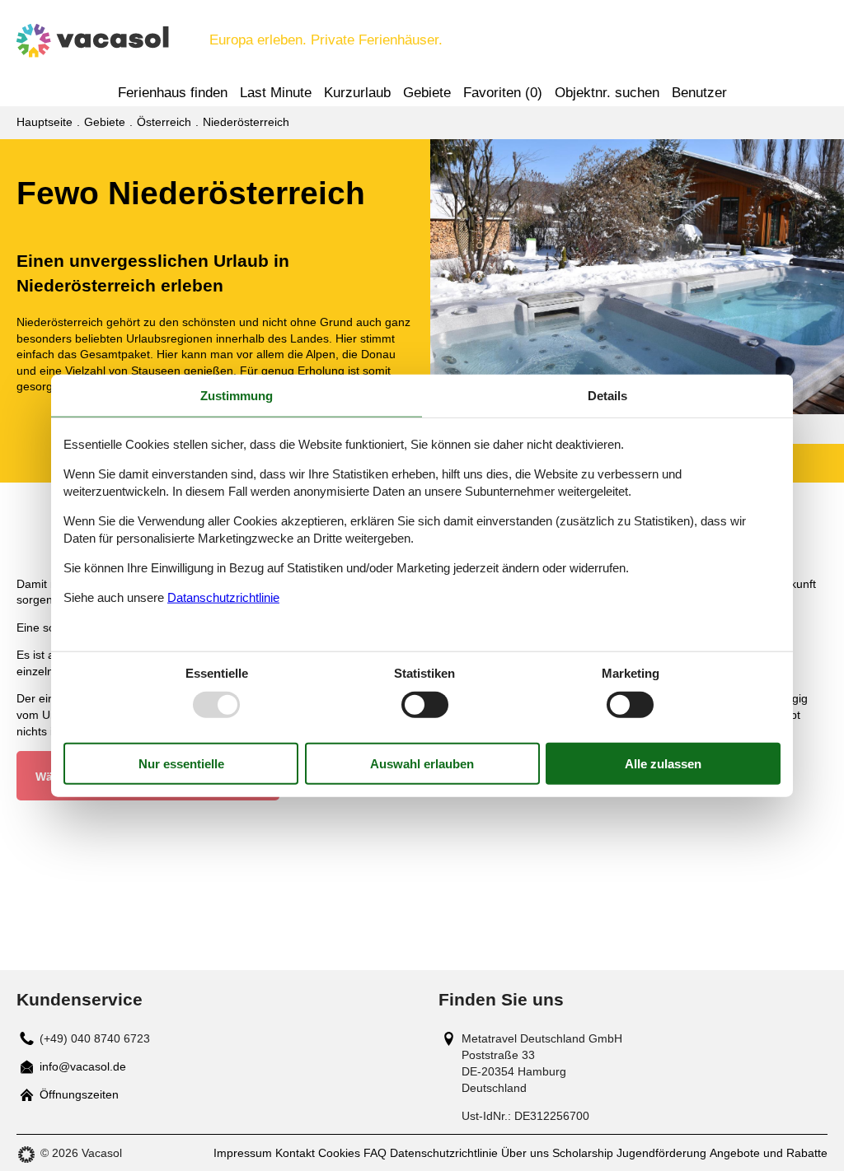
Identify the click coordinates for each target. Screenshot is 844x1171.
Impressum (242, 1152)
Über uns (525, 1152)
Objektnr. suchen (607, 92)
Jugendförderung (661, 1152)
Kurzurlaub (357, 92)
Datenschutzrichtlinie (444, 1152)
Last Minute (276, 92)
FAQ (375, 1152)
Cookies (339, 1152)
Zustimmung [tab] (236, 396)
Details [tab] (607, 396)
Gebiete (427, 92)
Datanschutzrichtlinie (223, 597)
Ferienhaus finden (172, 92)
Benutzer (699, 92)
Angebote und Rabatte (769, 1152)
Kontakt (295, 1152)
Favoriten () (502, 92)
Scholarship (582, 1152)
